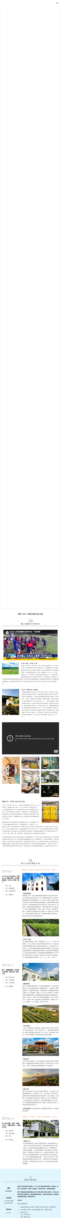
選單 (57, 3)
